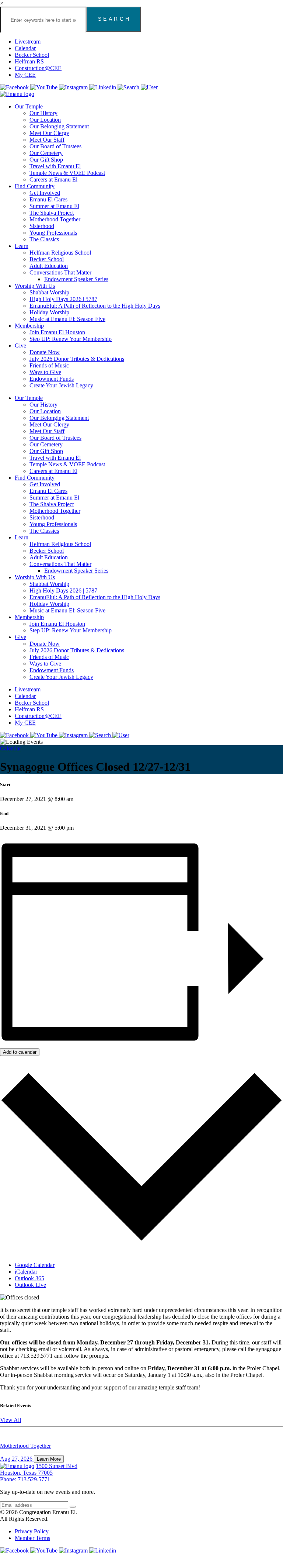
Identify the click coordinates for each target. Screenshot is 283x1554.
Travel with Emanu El (55, 166)
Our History (43, 113)
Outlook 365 (29, 1278)
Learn (21, 246)
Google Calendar (35, 1265)
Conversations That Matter (60, 272)
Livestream (28, 41)
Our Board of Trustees (55, 146)
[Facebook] (15, 87)
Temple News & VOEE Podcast (67, 173)
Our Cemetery (46, 153)
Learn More (49, 1459)
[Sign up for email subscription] (73, 1507)
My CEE (25, 75)
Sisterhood (41, 226)
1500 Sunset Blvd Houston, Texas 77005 (38, 1469)
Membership (29, 325)
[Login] (149, 87)
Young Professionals (53, 232)
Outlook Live (30, 1285)
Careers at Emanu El (53, 179)
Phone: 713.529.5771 (25, 1479)
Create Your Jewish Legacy (61, 385)
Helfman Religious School (60, 252)
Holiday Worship (49, 312)
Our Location (45, 120)
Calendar (25, 48)
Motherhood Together (54, 219)
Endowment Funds (51, 379)
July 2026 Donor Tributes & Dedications (76, 359)
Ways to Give (45, 372)
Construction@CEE (38, 68)
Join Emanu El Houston (57, 332)
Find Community (35, 186)
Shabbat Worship (49, 292)
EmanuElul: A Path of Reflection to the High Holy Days (94, 306)
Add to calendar (19, 1052)
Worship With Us (35, 286)
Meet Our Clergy (49, 133)
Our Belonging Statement (59, 126)
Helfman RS (29, 61)
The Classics (44, 239)
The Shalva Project (51, 213)
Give (20, 345)
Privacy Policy (32, 1531)
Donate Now (44, 352)
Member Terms (32, 1538)
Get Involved (44, 193)
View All (10, 1420)
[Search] (129, 87)
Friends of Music (49, 365)
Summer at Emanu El (54, 206)
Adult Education (48, 266)
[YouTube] (44, 87)
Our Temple (29, 106)
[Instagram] (74, 87)
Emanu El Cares (48, 199)
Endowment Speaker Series (76, 279)
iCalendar (26, 1271)
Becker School (32, 55)
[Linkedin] (103, 87)
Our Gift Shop (46, 159)
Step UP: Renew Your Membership (70, 339)
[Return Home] (17, 94)
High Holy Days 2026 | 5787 (63, 299)
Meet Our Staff (46, 140)
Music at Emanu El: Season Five (67, 319)
